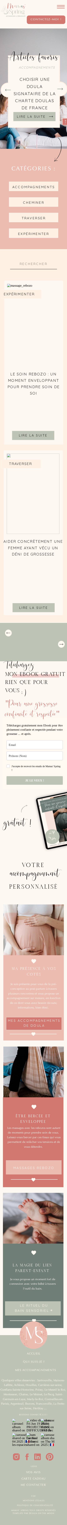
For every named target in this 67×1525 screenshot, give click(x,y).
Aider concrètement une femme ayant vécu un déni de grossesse (33, 548)
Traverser (20, 463)
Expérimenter (19, 294)
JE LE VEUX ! (34, 780)
